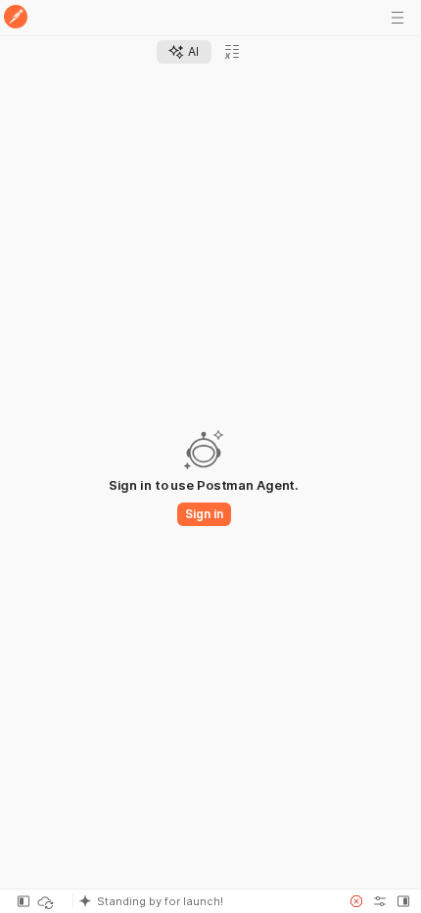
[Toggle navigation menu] (397, 17)
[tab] (184, 52)
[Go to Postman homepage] (15, 18)
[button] (204, 901)
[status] (47, 901)
